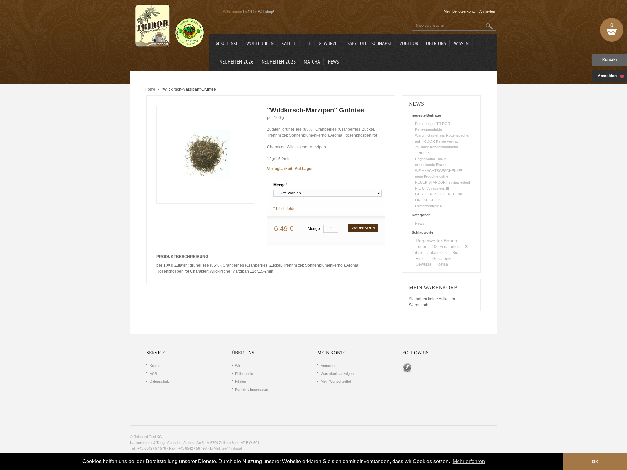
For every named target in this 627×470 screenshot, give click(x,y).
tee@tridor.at (232, 448)
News (419, 223)
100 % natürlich (445, 246)
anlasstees (437, 252)
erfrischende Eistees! (432, 165)
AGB (153, 374)
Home (150, 89)
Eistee (421, 258)
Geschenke (442, 258)
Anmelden (328, 366)
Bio (455, 252)
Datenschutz (160, 381)
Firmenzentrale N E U (432, 206)
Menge (280, 185)
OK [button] (595, 461)
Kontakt (609, 60)
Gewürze (424, 264)
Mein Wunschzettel (336, 381)
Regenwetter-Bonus (431, 159)
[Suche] (489, 26)
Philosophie (244, 374)
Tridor (421, 246)
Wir (237, 366)
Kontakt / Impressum (251, 389)
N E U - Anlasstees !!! (432, 188)
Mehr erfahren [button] (469, 461)
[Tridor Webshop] (169, 26)
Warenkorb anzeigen (337, 374)
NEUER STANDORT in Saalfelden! (442, 182)
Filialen (240, 381)
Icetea (442, 264)
